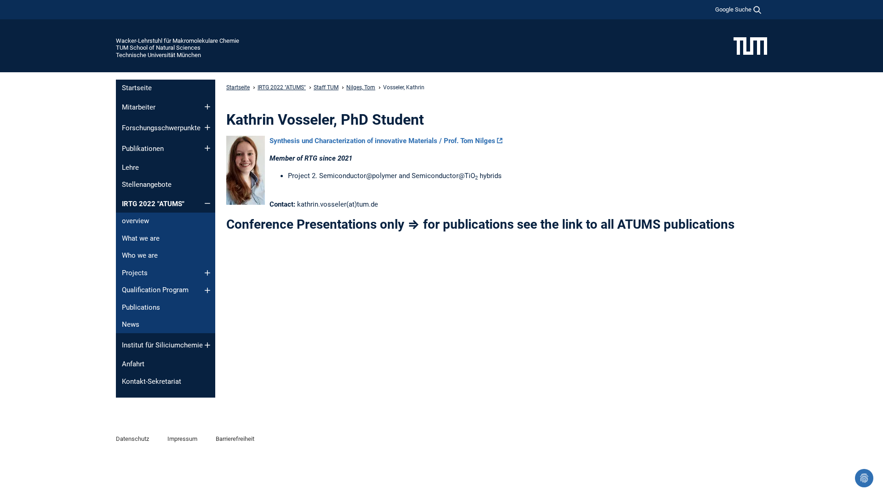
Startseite (137, 88)
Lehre (130, 167)
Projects (135, 273)
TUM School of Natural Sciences (158, 47)
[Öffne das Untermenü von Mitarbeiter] (207, 106)
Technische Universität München (158, 55)
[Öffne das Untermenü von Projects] (207, 272)
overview (135, 221)
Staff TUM (326, 87)
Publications (141, 307)
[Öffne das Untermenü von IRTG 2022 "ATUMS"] (207, 203)
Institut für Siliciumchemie (162, 345)
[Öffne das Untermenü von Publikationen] (207, 148)
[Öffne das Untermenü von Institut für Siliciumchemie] (207, 345)
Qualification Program (155, 290)
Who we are (140, 255)
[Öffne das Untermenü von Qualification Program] (207, 290)
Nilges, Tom (360, 87)
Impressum (182, 438)
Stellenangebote (147, 184)
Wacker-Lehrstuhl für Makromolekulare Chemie (177, 40)
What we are (141, 238)
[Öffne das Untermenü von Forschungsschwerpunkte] (207, 127)
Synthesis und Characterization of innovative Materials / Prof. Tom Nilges (382, 141)
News (130, 324)
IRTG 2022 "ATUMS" (153, 204)
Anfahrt (133, 364)
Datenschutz (132, 438)
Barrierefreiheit (235, 438)
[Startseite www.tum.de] (750, 45)
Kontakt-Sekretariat (151, 381)
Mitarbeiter (138, 107)
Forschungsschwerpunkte (161, 128)
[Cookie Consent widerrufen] (864, 478)
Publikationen (143, 148)
